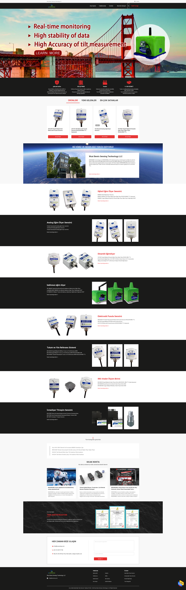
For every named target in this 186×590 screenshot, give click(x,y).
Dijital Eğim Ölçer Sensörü (110, 191)
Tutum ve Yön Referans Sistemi (61, 347)
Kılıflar (106, 575)
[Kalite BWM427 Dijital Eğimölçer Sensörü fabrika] (58, 117)
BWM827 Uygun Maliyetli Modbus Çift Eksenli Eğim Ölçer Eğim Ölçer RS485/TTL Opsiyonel (76, 447)
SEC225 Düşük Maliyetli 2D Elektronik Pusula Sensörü (110, 321)
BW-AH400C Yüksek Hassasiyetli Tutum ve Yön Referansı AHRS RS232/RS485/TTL (66, 354)
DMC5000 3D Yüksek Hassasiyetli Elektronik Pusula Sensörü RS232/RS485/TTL (116, 319)
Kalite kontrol (95, 578)
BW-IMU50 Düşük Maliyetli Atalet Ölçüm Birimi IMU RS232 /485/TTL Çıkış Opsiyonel (117, 382)
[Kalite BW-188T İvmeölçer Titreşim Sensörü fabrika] (131, 418)
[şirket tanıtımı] (66, 165)
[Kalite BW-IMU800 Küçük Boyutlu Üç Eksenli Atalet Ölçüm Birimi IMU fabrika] (70, 386)
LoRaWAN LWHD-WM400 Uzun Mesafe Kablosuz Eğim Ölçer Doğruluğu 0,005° (64, 290)
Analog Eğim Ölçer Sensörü (59, 222)
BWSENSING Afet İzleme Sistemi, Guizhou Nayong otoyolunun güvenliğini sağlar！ (91, 488)
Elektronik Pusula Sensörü (110, 316)
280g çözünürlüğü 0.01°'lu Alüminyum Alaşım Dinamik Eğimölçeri (113, 260)
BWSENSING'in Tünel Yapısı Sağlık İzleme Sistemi (59, 488)
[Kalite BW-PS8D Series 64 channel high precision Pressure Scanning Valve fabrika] (99, 418)
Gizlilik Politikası (108, 581)
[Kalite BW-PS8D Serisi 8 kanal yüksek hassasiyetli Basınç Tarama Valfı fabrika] (115, 418)
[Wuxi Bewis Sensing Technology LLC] (51, 5)
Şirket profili (95, 573)
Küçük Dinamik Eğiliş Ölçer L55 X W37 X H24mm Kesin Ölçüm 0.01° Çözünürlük (116, 259)
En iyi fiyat (58, 136)
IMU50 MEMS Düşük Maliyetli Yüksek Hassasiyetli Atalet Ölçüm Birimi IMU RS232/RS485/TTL (104, 130)
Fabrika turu (95, 575)
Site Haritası (107, 578)
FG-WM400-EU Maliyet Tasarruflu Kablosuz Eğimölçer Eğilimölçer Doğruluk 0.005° (65, 292)
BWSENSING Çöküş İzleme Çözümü (120, 487)
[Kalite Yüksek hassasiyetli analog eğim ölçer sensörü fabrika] (81, 117)
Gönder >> (100, 559)
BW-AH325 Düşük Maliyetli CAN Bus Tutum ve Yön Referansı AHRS (62, 351)
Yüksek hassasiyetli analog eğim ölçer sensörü (80, 129)
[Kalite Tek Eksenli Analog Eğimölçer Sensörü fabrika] (115, 230)
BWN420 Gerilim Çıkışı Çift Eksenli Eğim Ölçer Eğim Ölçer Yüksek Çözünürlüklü (73, 449)
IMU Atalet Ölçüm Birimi (109, 379)
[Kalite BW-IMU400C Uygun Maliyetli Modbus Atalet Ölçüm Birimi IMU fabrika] (86, 386)
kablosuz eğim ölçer (56, 285)
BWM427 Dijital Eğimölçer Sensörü (57, 129)
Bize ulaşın (95, 581)
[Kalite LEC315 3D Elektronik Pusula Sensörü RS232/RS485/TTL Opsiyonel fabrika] (86, 324)
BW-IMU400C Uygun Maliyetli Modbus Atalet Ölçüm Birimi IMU (112, 385)
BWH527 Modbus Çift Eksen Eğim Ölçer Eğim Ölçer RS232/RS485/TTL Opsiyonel (116, 196)
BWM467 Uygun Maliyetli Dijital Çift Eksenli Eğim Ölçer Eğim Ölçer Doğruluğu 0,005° (117, 198)
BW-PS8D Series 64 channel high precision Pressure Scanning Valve (62, 413)
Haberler (106, 573)
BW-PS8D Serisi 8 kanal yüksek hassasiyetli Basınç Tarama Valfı (62, 415)
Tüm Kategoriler (127, 581)
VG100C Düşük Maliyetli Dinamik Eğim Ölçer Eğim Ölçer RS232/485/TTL (114, 257)
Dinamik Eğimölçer (106, 254)
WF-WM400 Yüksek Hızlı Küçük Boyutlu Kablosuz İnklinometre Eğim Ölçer (63, 288)
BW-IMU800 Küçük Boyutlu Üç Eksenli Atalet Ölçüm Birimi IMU (112, 384)
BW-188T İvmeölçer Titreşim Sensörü (55, 417)
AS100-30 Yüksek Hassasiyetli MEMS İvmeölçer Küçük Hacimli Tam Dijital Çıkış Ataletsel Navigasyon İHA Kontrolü (83, 454)
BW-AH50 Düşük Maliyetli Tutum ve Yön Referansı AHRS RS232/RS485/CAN (127, 130)
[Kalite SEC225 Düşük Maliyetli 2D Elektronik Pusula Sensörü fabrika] (70, 324)
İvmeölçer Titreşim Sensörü (60, 410)
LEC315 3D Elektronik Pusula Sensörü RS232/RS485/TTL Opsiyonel (113, 323)
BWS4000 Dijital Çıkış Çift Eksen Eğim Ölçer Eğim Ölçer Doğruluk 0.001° (71, 452)
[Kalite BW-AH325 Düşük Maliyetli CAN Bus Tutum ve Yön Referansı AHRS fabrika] (99, 355)
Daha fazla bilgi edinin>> (94, 174)
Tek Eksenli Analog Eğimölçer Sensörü (56, 227)
